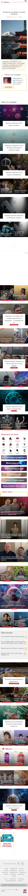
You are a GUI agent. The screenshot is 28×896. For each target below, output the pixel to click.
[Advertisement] (14, 267)
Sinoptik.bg (5, 872)
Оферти (8, 749)
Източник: (12, 60)
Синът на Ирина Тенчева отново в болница (12, 636)
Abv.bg (6, 868)
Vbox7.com (21, 870)
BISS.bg (14, 876)
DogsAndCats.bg (14, 872)
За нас (5, 879)
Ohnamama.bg (13, 868)
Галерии (14, 9)
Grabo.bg (6, 874)
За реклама (21, 879)
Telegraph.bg (23, 872)
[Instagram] (22, 863)
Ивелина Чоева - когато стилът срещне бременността (11, 653)
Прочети (9, 87)
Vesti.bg (21, 868)
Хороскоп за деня (9, 434)
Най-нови (14, 2)
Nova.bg (6, 870)
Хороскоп (19, 2)
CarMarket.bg (21, 874)
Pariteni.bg (13, 874)
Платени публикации (11, 880)
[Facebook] (18, 863)
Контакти (20, 880)
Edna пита (7, 492)
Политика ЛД (12, 879)
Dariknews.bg (13, 870)
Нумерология (25, 2)
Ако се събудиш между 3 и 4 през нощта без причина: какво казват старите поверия (13, 642)
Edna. (7, 2)
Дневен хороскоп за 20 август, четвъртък (12, 648)
